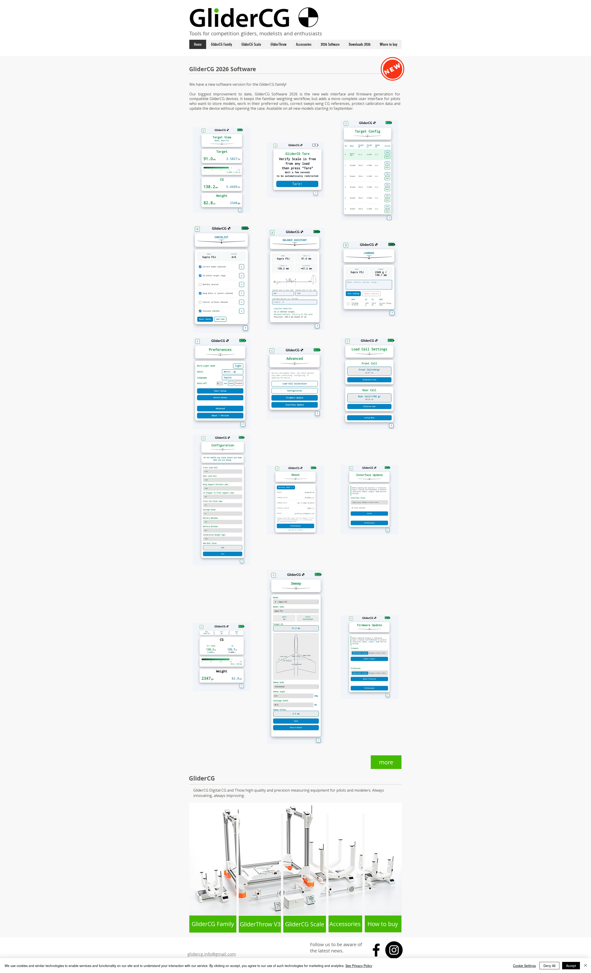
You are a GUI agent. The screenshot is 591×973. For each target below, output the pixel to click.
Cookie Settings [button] (524, 965)
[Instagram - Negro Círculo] (394, 950)
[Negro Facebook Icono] (376, 950)
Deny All (549, 965)
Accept (571, 965)
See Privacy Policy (358, 965)
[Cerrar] (585, 965)
